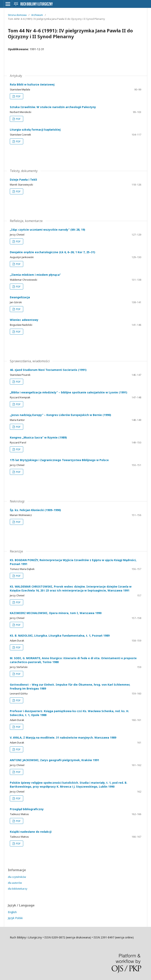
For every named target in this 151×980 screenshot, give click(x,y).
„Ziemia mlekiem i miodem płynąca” (35, 275)
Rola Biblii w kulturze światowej (32, 84)
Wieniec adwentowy (24, 320)
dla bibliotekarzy (17, 888)
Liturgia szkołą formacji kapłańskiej (35, 129)
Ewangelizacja (20, 297)
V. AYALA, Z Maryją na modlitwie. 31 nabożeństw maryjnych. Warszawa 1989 (63, 737)
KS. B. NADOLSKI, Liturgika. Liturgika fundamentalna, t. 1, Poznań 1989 (60, 635)
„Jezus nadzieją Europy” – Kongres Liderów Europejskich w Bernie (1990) (60, 415)
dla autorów (15, 882)
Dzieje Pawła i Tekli (23, 179)
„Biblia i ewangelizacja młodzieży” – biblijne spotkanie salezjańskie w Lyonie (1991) (68, 392)
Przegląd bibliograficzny (27, 809)
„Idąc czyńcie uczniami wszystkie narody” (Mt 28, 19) (47, 229)
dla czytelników (17, 877)
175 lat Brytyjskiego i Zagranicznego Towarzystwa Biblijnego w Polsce (59, 460)
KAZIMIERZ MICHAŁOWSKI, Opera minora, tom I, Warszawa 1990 (55, 613)
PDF (17, 96)
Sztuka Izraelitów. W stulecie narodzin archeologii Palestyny (53, 107)
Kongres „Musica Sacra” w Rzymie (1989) (38, 437)
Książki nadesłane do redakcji (31, 832)
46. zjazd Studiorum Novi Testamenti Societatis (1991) (48, 370)
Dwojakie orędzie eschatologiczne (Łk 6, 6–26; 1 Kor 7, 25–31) (52, 252)
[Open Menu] (8, 4)
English (12, 912)
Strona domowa (17, 15)
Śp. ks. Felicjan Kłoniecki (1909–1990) (35, 510)
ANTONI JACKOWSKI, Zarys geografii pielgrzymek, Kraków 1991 (54, 760)
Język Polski (15, 918)
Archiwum (37, 15)
